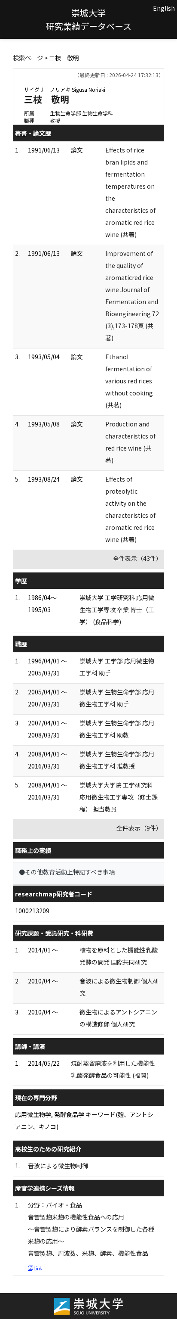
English (164, 8)
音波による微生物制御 (58, 1165)
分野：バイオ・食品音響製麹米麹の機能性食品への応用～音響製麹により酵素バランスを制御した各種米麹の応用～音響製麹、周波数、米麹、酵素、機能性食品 (91, 1229)
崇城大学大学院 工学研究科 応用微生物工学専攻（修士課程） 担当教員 (118, 797)
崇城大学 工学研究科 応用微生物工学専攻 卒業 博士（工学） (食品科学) (116, 609)
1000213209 (32, 910)
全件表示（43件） (137, 558)
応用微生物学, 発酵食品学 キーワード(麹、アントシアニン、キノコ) (84, 1120)
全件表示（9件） (139, 828)
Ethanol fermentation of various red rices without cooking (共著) (129, 380)
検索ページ (28, 57)
